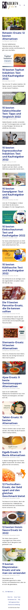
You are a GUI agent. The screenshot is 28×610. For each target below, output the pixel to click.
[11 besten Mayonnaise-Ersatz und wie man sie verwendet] (14, 560)
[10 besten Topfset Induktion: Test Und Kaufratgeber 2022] (14, 66)
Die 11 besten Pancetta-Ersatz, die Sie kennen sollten (12, 307)
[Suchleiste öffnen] (20, 5)
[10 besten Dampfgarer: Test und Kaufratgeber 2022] (14, 185)
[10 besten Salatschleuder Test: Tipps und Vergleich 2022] (14, 104)
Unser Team (17, 597)
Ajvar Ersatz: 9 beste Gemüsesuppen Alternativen (12, 382)
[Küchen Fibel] (10, 5)
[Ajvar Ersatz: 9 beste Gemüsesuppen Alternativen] (14, 373)
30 (6, 591)
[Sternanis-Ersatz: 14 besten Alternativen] (14, 338)
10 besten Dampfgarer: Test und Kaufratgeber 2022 (13, 193)
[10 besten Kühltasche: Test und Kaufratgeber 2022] (14, 261)
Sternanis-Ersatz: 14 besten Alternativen (13, 345)
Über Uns (10, 597)
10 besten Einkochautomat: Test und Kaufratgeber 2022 (13, 231)
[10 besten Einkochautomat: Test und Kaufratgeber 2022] (14, 223)
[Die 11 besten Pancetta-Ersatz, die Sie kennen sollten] (14, 298)
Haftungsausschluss (14, 602)
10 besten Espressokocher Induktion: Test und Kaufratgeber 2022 (13, 153)
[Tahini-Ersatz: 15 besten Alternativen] (14, 413)
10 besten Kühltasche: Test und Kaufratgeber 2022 (13, 269)
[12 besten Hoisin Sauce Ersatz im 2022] (14, 523)
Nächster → (11, 591)
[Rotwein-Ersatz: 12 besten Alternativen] (14, 29)
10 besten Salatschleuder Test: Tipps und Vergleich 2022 (11, 112)
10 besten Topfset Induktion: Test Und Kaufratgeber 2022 (13, 74)
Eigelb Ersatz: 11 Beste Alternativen (13, 454)
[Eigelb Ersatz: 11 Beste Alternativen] (14, 448)
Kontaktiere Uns (12, 599)
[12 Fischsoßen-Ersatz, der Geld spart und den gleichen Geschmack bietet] (14, 480)
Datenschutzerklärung (14, 604)
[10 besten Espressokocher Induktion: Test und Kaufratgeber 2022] (14, 144)
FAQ (19, 599)
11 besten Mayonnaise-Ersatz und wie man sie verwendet (14, 568)
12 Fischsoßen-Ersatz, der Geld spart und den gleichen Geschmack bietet (13, 490)
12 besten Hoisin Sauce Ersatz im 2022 (12, 530)
